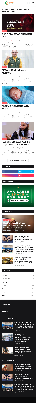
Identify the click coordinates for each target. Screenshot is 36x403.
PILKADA (18, 289)
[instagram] (10, 175)
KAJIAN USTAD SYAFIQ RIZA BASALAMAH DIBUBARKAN (16, 143)
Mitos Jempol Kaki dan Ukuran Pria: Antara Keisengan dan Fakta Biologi (23, 237)
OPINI (18, 285)
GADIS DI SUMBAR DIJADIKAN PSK (17, 35)
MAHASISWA (18, 278)
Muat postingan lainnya (17, 160)
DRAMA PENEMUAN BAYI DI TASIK (15, 107)
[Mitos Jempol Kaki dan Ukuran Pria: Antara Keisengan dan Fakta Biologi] (7, 239)
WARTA (18, 296)
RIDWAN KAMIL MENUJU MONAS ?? (14, 71)
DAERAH (18, 275)
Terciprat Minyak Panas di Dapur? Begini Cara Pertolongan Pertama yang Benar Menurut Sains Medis (23, 260)
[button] (2, 3)
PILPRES (18, 292)
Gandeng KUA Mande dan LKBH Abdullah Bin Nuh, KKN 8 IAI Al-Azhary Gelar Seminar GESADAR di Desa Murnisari (24, 248)
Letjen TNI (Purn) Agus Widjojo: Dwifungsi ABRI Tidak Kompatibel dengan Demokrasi (22, 350)
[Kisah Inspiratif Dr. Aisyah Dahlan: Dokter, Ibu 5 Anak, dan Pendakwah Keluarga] (7, 367)
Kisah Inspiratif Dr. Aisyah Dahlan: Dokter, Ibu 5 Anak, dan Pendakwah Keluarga (23, 366)
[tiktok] (26, 175)
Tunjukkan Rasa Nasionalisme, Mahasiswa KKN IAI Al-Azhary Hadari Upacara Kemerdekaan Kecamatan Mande (23, 337)
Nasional (18, 282)
